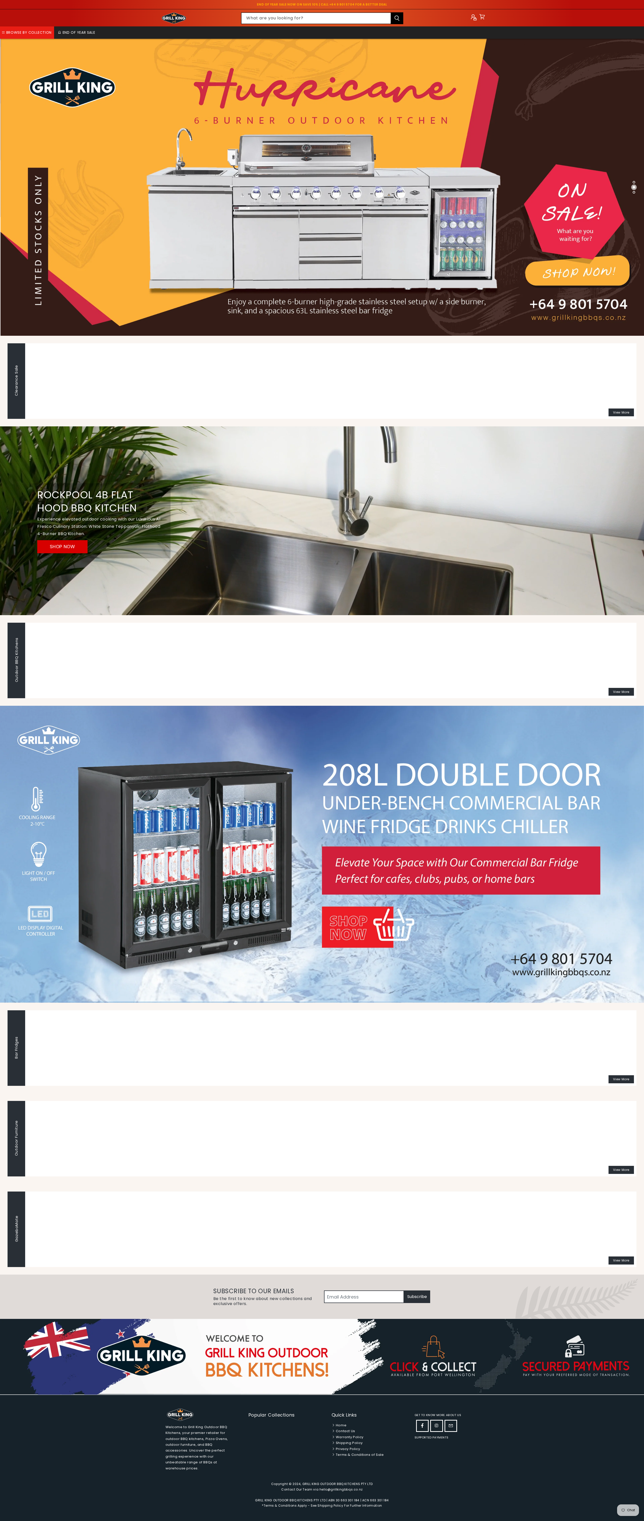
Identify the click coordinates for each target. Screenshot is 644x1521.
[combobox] (322, 18)
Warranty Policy (349, 1437)
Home (340, 1425)
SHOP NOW (62, 546)
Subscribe (417, 1297)
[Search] (397, 18)
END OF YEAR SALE (78, 32)
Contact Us (345, 1431)
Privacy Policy (347, 1448)
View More (621, 412)
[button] (482, 18)
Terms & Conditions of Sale (359, 1454)
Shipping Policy (349, 1442)
